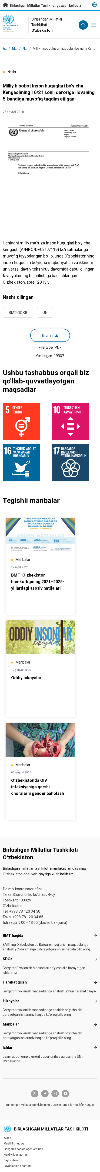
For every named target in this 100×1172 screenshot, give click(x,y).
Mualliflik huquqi (14, 1143)
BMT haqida (13, 935)
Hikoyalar (11, 1001)
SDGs (7, 959)
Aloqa (7, 1138)
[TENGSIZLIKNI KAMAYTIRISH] (74, 421)
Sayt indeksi (11, 1160)
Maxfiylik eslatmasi (16, 1154)
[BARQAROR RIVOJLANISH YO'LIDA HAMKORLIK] (74, 462)
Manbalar (11, 1024)
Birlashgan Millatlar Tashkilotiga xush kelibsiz (45, 5)
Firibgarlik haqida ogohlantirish (23, 1149)
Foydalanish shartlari (17, 1166)
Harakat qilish (15, 982)
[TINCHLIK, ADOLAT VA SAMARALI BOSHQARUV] (25, 462)
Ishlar (8, 1047)
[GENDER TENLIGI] (25, 421)
